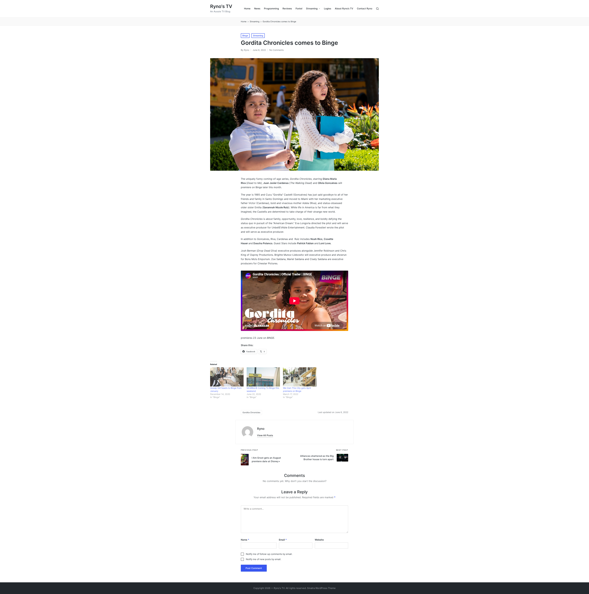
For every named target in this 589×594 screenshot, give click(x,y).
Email (283, 539)
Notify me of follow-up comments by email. (269, 554)
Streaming (258, 35)
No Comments (276, 50)
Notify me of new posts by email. (263, 559)
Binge (245, 35)
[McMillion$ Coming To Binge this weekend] (263, 376)
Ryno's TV (221, 6)
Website (319, 539)
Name (245, 539)
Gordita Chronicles (251, 412)
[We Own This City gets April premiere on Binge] (299, 376)
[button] (265, 435)
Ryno (260, 429)
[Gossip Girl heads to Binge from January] (227, 376)
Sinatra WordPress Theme (321, 588)
